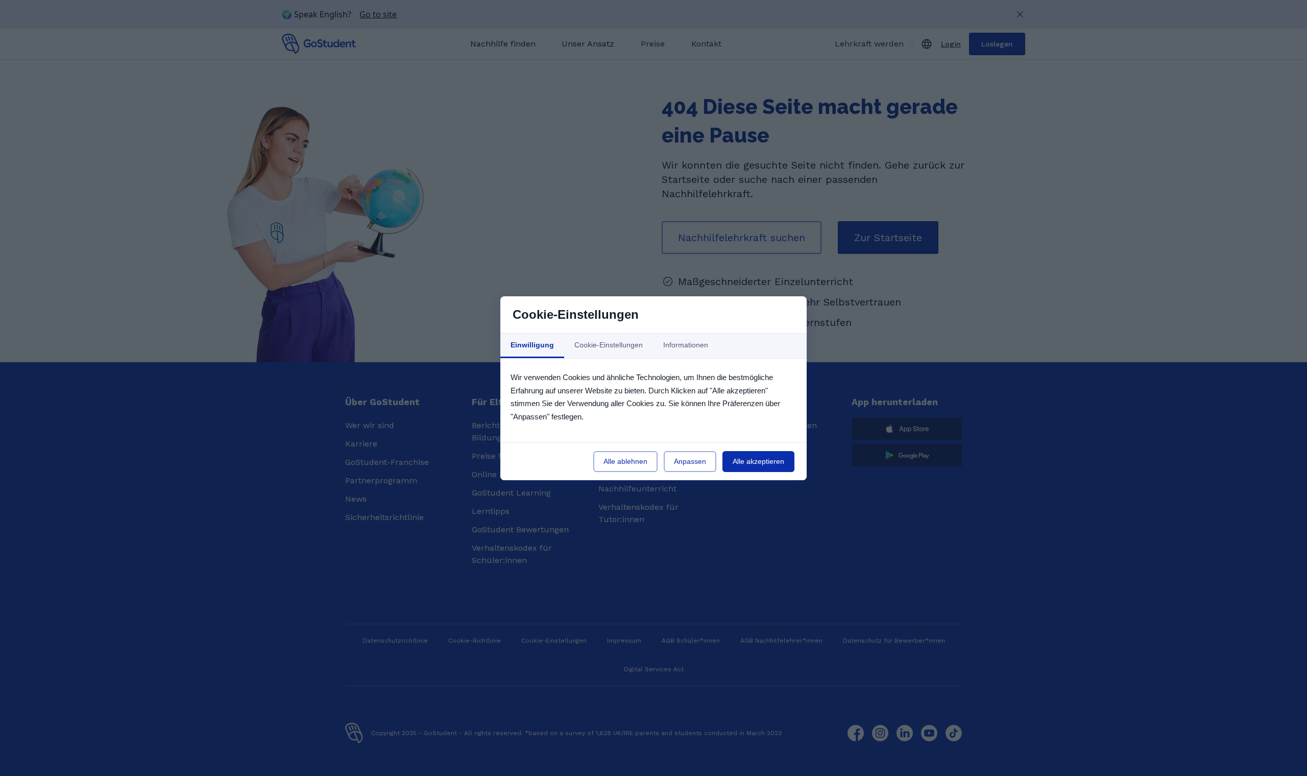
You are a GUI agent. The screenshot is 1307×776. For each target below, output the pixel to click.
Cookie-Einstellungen (608, 345)
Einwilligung (532, 345)
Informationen (685, 345)
